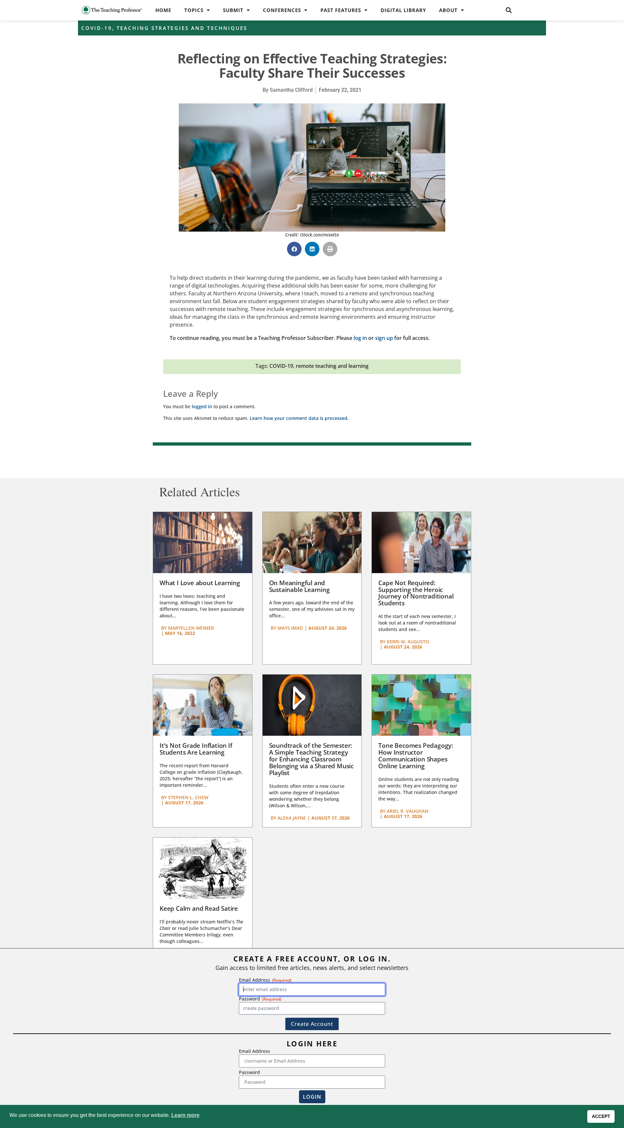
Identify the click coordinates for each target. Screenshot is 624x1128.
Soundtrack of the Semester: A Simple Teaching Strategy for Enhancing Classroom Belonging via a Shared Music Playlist (311, 759)
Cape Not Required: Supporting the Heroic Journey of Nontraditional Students (415, 593)
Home (163, 10)
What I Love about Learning (200, 583)
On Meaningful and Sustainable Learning (299, 586)
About (448, 10)
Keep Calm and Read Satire (199, 908)
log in (360, 338)
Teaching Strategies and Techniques (182, 28)
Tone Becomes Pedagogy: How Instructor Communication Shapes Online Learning (415, 755)
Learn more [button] (185, 1115)
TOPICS (193, 10)
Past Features (340, 10)
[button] (508, 10)
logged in (202, 406)
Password (249, 1072)
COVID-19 (96, 28)
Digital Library (403, 10)
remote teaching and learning (332, 365)
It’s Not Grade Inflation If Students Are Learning (196, 749)
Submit (233, 10)
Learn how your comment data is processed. (299, 418)
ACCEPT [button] (601, 1116)
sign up (384, 338)
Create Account (312, 1023)
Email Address (254, 1051)
